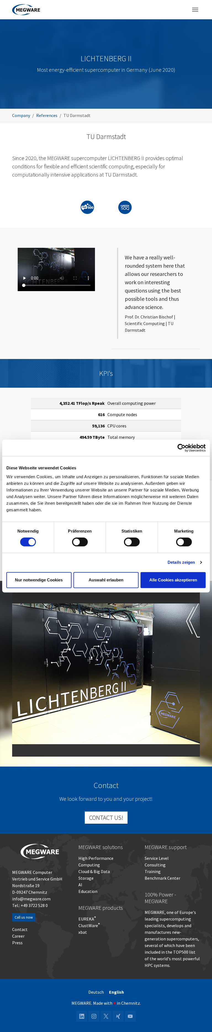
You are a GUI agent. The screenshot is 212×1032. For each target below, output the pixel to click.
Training (153, 871)
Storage (86, 878)
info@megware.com (31, 898)
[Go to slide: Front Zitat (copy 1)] (101, 749)
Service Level (157, 858)
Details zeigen (181, 562)
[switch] (80, 542)
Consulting (155, 865)
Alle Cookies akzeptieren (173, 580)
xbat (82, 932)
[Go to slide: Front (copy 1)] (91, 749)
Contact (20, 929)
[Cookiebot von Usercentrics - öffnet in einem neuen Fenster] (181, 448)
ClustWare (89, 925)
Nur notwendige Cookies (39, 580)
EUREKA (86, 919)
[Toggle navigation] (195, 9)
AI (80, 884)
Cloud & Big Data (94, 871)
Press (17, 942)
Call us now (24, 917)
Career (18, 936)
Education (87, 891)
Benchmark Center (162, 878)
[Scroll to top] (199, 1019)
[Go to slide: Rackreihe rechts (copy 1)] (111, 749)
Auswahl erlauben (106, 580)
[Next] (194, 674)
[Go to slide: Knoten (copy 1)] (121, 749)
